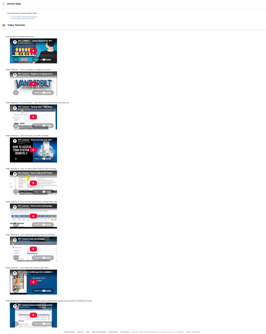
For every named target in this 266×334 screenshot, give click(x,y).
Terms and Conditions (99, 332)
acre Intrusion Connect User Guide (22, 18)
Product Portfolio (69, 332)
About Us (81, 332)
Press (87, 332)
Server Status (124, 332)
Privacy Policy (113, 332)
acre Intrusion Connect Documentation (24, 17)
